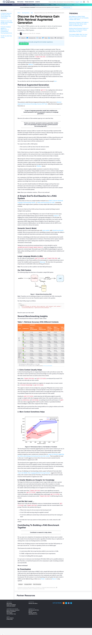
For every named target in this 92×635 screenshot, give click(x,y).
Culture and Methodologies (18, 4)
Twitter (43, 579)
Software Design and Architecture (42, 4)
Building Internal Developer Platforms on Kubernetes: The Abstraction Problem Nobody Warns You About (78, 30)
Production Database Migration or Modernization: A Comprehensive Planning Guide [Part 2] (6, 30)
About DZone (9, 603)
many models (46, 230)
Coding (52, 4)
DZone (19, 12)
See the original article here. (49, 587)
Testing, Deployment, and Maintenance (64, 4)
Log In (77, 2)
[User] (84, 2)
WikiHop (39, 166)
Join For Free (24, 43)
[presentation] (42, 306)
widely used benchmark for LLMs (46, 202)
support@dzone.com (33, 614)
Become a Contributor (11, 611)
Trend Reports (29, 2)
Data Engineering (29, 4)
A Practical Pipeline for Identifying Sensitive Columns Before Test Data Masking (6, 16)
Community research (11, 606)
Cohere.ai (56, 215)
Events (37, 2)
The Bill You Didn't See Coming (6, 36)
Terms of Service (10, 618)
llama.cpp (42, 262)
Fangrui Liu (26, 33)
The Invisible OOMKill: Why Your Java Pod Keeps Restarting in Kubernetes (78, 35)
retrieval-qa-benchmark (47, 365)
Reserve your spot (67, 7)
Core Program (9, 612)
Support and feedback (11, 604)
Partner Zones (77, 4)
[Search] (88, 1)
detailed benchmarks (58, 230)
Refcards (20, 2)
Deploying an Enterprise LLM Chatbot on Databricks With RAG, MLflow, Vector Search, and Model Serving (78, 24)
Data (32, 12)
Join (81, 2)
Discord (54, 579)
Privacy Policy (10, 619)
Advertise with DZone (33, 603)
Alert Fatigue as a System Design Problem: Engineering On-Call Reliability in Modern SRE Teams (78, 18)
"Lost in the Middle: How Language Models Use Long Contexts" (34, 473)
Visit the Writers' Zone (11, 614)
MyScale (31, 64)
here (55, 81)
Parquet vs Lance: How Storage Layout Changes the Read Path (7, 22)
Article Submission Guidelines (13, 610)
